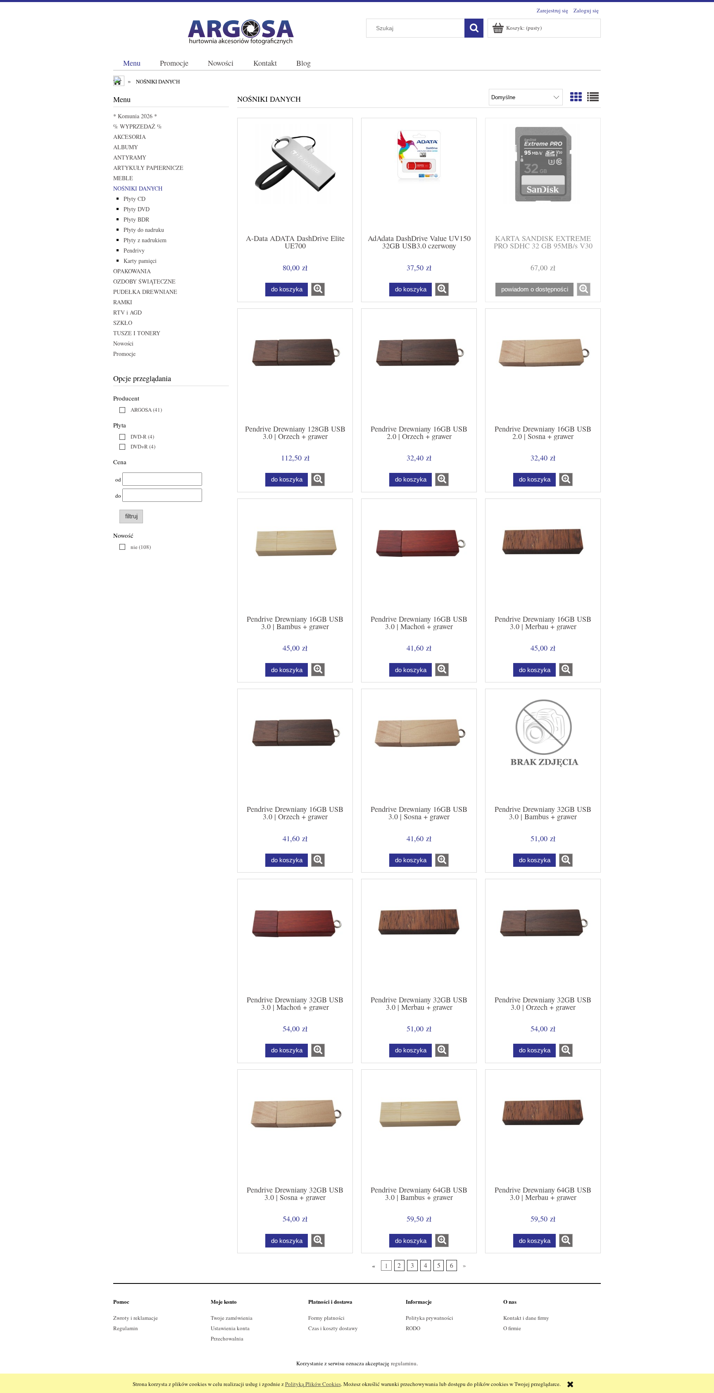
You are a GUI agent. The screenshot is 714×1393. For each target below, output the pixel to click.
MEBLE (123, 178)
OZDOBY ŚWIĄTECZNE (144, 281)
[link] (138, 409)
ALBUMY (125, 147)
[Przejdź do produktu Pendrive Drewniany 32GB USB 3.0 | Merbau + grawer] (419, 936)
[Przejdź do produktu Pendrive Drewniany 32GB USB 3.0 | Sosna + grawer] (295, 1126)
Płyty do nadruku (144, 230)
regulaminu (403, 1363)
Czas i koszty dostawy (333, 1328)
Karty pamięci (140, 261)
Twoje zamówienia (231, 1317)
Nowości (123, 343)
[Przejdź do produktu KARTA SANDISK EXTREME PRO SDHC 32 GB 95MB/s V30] (543, 175)
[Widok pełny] (593, 97)
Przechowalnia (227, 1338)
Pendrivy (134, 250)
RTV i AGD (127, 312)
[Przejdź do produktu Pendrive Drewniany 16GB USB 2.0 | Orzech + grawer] (419, 365)
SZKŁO (122, 323)
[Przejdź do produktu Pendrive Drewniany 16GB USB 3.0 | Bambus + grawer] (295, 556)
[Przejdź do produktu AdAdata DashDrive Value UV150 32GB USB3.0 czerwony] (419, 175)
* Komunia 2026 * (135, 116)
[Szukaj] (473, 28)
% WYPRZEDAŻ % (137, 126)
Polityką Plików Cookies (313, 1384)
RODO (413, 1328)
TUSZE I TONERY (136, 333)
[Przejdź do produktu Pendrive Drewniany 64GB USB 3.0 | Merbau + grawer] (543, 1126)
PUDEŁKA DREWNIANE (145, 292)
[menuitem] (131, 63)
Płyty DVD (137, 209)
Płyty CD (134, 199)
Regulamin (125, 1328)
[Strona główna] (237, 30)
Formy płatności (326, 1317)
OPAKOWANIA (132, 271)
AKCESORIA (129, 137)
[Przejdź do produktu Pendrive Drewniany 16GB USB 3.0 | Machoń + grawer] (419, 556)
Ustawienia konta (230, 1328)
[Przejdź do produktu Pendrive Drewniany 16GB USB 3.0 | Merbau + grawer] (543, 556)
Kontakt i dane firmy (526, 1317)
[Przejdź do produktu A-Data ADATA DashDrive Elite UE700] (295, 175)
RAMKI (122, 302)
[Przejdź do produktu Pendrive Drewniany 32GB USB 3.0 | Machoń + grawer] (295, 936)
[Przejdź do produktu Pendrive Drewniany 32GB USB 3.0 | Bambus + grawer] (543, 746)
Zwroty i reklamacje (135, 1317)
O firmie (512, 1328)
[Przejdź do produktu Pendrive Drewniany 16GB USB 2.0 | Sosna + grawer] (543, 365)
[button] (318, 289)
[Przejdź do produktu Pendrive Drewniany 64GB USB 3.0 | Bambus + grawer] (419, 1126)
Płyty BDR (136, 219)
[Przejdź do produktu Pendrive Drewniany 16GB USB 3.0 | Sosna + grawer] (419, 746)
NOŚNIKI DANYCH (137, 188)
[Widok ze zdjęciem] (576, 97)
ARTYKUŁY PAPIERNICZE (148, 168)
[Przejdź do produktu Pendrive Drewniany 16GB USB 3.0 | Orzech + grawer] (295, 746)
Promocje (124, 354)
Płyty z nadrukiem (145, 240)
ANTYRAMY (129, 157)
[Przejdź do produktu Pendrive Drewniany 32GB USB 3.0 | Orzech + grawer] (543, 936)
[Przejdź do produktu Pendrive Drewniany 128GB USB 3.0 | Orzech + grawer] (295, 365)
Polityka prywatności (429, 1317)
